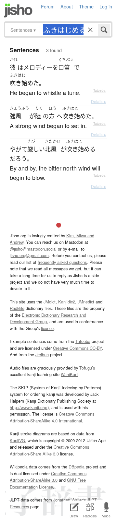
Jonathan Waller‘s (69, 500)
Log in (105, 6)
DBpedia (76, 467)
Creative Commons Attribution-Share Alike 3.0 (49, 450)
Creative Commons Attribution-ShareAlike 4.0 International (52, 417)
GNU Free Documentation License (48, 483)
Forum (48, 6)
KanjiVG (17, 440)
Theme (86, 6)
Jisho (18, 11)
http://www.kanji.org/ (28, 407)
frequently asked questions (62, 262)
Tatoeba (99, 90)
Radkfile (17, 308)
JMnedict (86, 302)
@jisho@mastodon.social (33, 249)
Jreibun (42, 354)
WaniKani (69, 374)
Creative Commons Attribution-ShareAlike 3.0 (48, 476)
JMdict (50, 302)
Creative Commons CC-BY (77, 348)
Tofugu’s (87, 368)
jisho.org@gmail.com (29, 255)
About (66, 6)
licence (47, 328)
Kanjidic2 (66, 302)
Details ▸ (98, 101)
